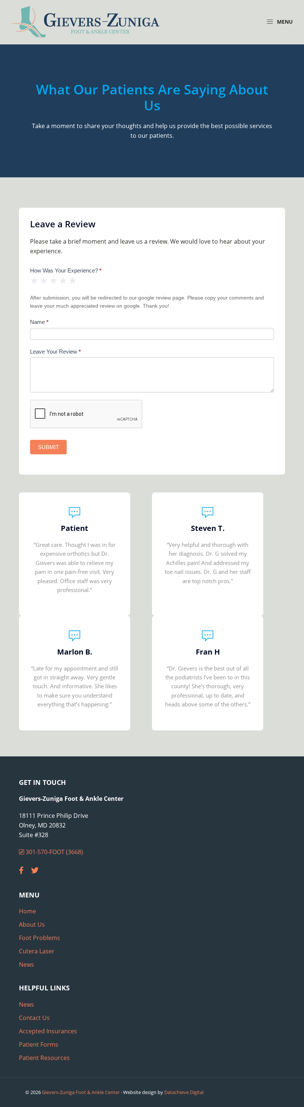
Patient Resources (44, 1057)
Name (39, 322)
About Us (32, 924)
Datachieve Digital (184, 1092)
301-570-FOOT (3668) (53, 852)
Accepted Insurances (48, 1031)
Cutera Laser (36, 951)
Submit (48, 447)
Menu (284, 21)
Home (27, 911)
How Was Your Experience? (66, 270)
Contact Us (34, 1017)
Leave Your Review (55, 351)
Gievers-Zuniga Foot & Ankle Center (81, 1092)
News (26, 964)
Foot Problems (39, 938)
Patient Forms (38, 1044)
